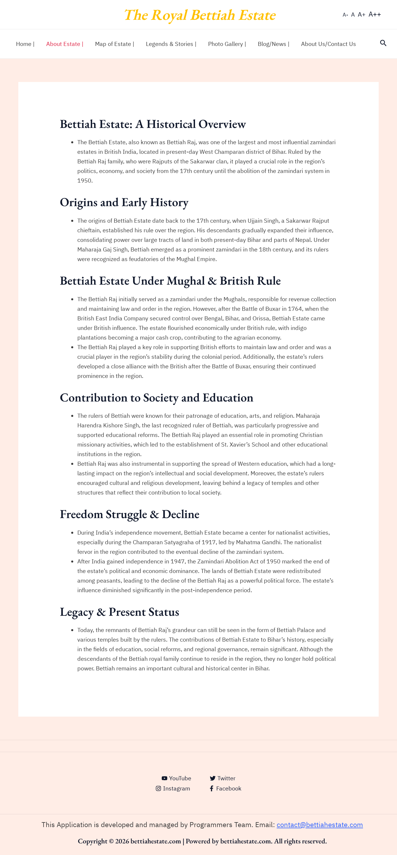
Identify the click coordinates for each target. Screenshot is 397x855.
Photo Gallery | (227, 44)
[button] (383, 43)
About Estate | (64, 44)
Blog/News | (273, 44)
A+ (362, 14)
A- (345, 15)
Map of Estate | (114, 44)
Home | (25, 44)
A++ (375, 14)
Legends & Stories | (171, 44)
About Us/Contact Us (328, 44)
